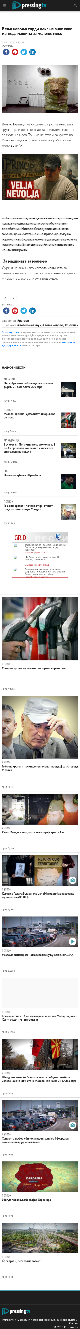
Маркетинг (23, 1319)
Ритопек (72, 325)
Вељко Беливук (30, 325)
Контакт (73, 1323)
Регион (24, 321)
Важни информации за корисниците (54, 1319)
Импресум (8, 1319)
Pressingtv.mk (10, 332)
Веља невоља (53, 325)
